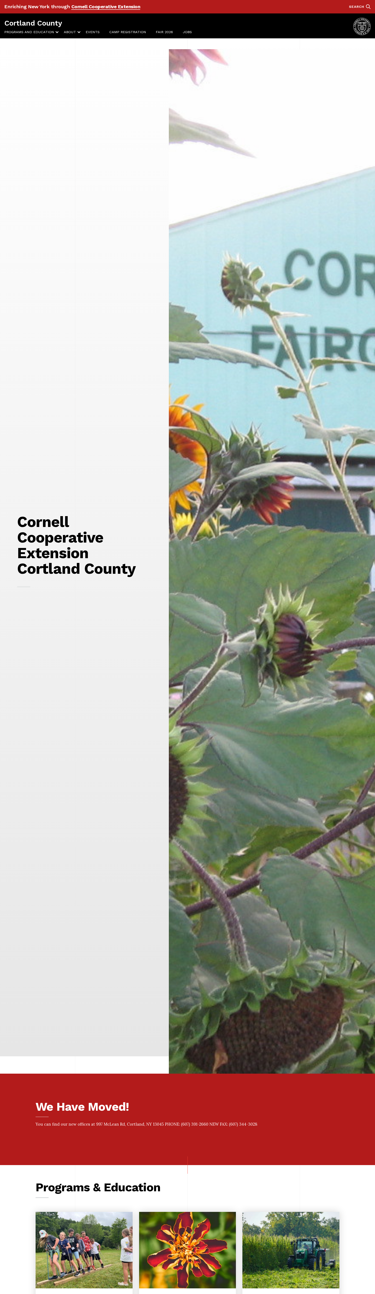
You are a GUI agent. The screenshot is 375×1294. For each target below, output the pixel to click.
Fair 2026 (164, 32)
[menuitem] (29, 32)
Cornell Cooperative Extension (105, 6)
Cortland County (33, 23)
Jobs (187, 32)
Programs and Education (29, 32)
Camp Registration (127, 32)
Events (93, 32)
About (70, 32)
